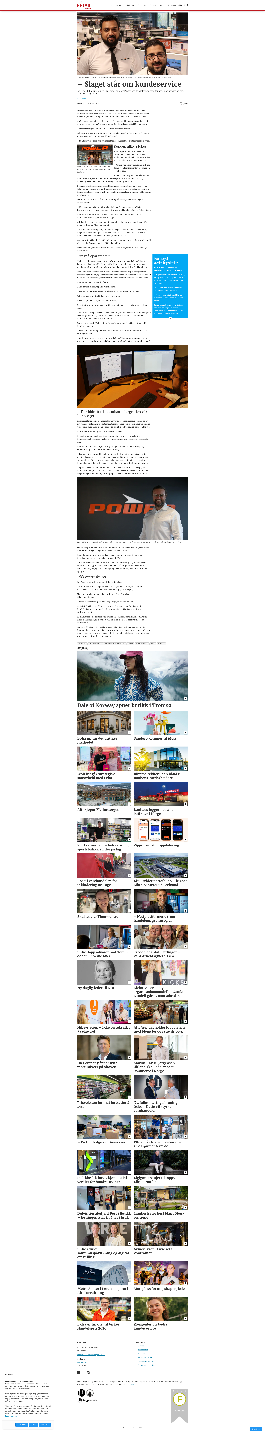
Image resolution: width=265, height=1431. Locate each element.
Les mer (131, 1384)
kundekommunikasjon (115, 644)
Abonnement (143, 5)
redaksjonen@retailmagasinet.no (91, 1354)
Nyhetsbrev (171, 5)
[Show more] (170, 318)
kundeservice (142, 644)
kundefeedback (96, 644)
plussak (161, 644)
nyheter (82, 644)
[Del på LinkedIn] (182, 103)
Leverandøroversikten (146, 1361)
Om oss (162, 5)
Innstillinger (256, 1429)
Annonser (153, 5)
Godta (33, 1425)
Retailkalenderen (130, 5)
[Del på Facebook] (179, 103)
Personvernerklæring (146, 1365)
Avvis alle (44, 1425)
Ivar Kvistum (82, 1362)
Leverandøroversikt (114, 5)
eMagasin (182, 5)
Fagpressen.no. (11, 1416)
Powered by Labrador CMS (132, 1428)
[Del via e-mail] (185, 103)
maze (153, 644)
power (130, 644)
